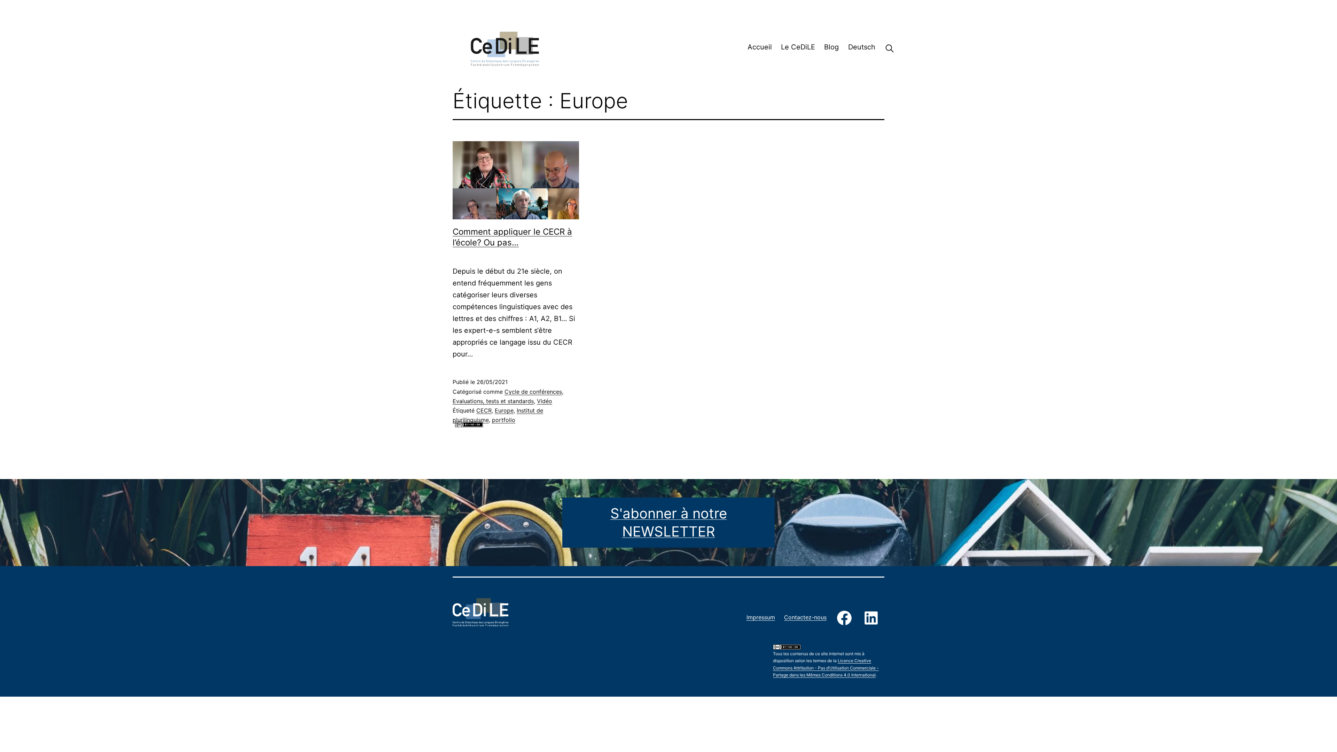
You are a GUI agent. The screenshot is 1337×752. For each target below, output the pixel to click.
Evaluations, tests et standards (493, 401)
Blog (831, 47)
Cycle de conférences (533, 391)
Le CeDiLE (798, 47)
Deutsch (861, 47)
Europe (504, 410)
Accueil (760, 47)
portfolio (503, 419)
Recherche (884, 48)
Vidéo (544, 401)
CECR (484, 410)
